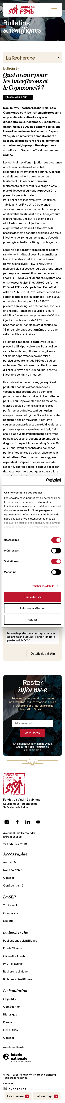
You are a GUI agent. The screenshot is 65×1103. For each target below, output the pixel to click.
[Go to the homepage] (14, 784)
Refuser (32, 619)
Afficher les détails (43, 585)
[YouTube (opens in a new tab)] (38, 822)
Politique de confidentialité (36, 748)
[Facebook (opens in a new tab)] (17, 822)
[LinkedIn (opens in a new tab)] (28, 822)
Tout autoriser (32, 597)
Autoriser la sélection (32, 608)
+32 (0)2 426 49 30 (15, 843)
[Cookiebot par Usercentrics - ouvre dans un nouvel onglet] (46, 480)
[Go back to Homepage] (22, 10)
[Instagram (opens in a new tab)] (7, 822)
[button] (54, 10)
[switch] (56, 550)
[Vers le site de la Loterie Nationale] (17, 1057)
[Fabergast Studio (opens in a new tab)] (15, 1089)
